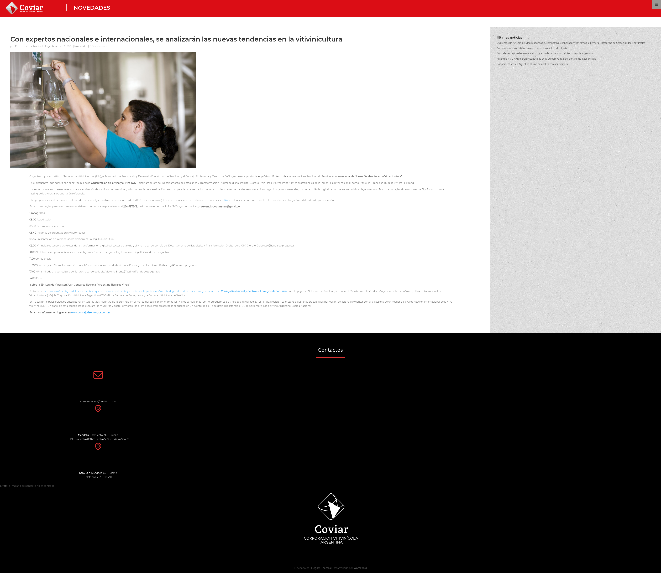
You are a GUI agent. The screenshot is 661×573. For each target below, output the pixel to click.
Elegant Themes (321, 568)
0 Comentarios (98, 46)
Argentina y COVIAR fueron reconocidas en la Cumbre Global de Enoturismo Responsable (546, 58)
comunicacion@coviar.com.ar (98, 401)
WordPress (360, 568)
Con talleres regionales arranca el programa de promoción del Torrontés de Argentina (545, 53)
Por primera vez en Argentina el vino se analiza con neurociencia (533, 64)
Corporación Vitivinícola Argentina (36, 46)
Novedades (92, 7)
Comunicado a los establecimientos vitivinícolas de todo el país (532, 48)
